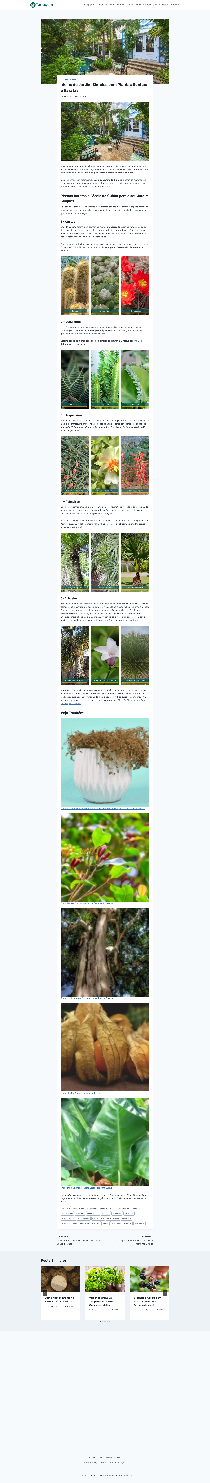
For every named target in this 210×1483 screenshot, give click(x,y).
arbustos (66, 1208)
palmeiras (84, 1223)
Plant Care (102, 5)
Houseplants (88, 5)
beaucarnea (92, 1208)
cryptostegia (67, 1213)
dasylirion (80, 1213)
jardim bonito (98, 1218)
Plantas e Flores (68, 80)
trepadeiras (139, 1223)
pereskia (96, 1223)
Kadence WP (125, 1475)
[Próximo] (165, 1293)
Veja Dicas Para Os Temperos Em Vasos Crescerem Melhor (101, 1301)
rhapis (105, 1223)
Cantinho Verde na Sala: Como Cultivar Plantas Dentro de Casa (80, 1240)
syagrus (127, 1223)
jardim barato (83, 1218)
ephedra (105, 1213)
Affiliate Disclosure (113, 1458)
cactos (103, 1208)
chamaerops (124, 1208)
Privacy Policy (90, 1462)
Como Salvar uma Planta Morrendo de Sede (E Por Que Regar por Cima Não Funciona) (103, 808)
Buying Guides (134, 5)
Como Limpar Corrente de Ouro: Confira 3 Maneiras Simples (132, 1240)
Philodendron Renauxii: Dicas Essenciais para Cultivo (86, 1188)
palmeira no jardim (69, 1223)
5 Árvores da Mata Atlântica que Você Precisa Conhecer (88, 998)
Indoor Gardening (170, 5)
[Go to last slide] (45, 1293)
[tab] (100, 1321)
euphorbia (117, 1213)
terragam (67, 96)
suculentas (116, 1223)
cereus (113, 1208)
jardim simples (113, 1218)
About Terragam (118, 1462)
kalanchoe (126, 1218)
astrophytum (78, 1208)
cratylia (136, 1208)
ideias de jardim (68, 1218)
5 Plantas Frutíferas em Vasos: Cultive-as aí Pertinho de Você (147, 1301)
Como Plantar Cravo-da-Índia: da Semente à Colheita (87, 903)
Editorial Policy (95, 1458)
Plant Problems (116, 5)
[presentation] (60, 1279)
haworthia (129, 1213)
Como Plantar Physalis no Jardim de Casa (81, 1093)
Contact (104, 1462)
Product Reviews (151, 5)
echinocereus (93, 1213)
